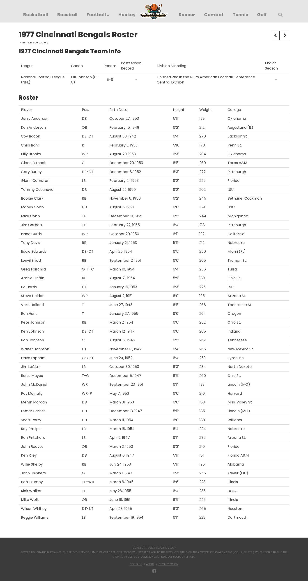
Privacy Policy (168, 564)
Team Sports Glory (37, 42)
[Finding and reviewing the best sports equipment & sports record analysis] (154, 11)
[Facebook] (154, 571)
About (150, 564)
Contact (136, 564)
